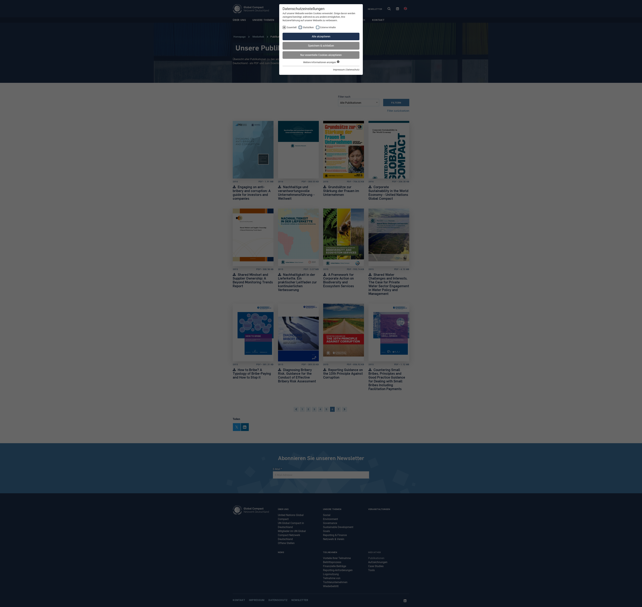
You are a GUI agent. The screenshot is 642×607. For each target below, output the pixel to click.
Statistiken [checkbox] (308, 27)
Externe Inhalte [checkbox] (328, 27)
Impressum (339, 69)
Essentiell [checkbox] (291, 27)
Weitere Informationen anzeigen (320, 62)
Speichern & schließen (321, 45)
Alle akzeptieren (321, 36)
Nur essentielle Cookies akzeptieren (321, 55)
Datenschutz (352, 69)
